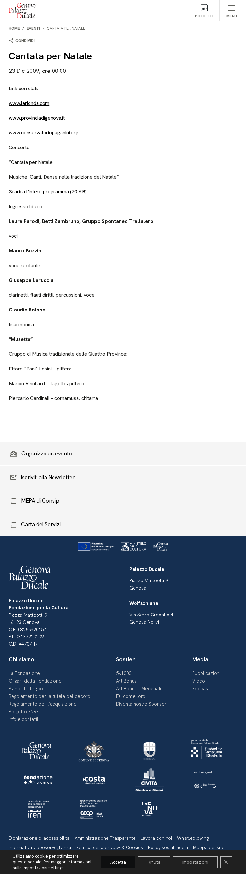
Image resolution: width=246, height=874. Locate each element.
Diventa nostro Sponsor (141, 704)
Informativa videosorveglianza (40, 847)
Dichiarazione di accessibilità (39, 838)
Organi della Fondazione (35, 681)
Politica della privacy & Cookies (109, 847)
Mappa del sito (209, 847)
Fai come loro (130, 696)
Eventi (33, 28)
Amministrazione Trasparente (105, 838)
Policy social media (168, 847)
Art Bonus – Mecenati (138, 688)
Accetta (118, 862)
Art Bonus (126, 681)
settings (56, 867)
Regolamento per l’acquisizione (43, 704)
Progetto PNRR (24, 712)
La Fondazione (24, 673)
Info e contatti (23, 719)
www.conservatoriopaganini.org (43, 132)
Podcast (200, 688)
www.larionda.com (29, 103)
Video (198, 681)
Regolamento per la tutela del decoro (49, 696)
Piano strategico (26, 688)
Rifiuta (154, 862)
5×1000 (123, 673)
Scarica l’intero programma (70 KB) (47, 191)
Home (14, 28)
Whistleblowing (193, 838)
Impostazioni (195, 862)
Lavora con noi (156, 838)
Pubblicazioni (206, 673)
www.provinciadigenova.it (37, 118)
